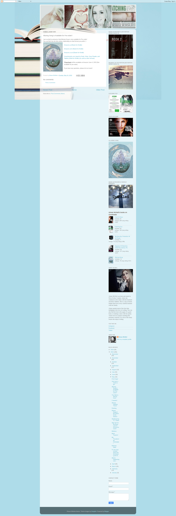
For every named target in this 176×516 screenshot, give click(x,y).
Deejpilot (93, 511)
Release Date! (114, 446)
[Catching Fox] (112, 229)
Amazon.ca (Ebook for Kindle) (73, 45)
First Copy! (115, 379)
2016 (112, 349)
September (115, 365)
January (114, 472)
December (115, 354)
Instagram (111, 326)
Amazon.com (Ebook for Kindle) (73, 49)
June (113, 374)
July (113, 372)
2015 (112, 352)
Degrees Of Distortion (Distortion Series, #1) (121, 247)
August (114, 369)
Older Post (100, 90)
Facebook (111, 328)
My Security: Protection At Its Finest (122, 237)
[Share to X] (80, 75)
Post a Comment (50, 82)
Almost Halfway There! (115, 404)
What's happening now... (115, 459)
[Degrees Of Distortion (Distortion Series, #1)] (112, 248)
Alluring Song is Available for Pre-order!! (115, 389)
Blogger (106, 511)
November (115, 358)
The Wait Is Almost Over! (115, 396)
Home (74, 90)
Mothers (114, 431)
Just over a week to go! (115, 383)
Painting (114, 408)
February (114, 468)
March (114, 466)
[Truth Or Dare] (112, 220)
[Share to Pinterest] (84, 75)
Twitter (110, 330)
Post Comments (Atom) (58, 93)
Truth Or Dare (119, 217)
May (113, 377)
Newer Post (47, 90)
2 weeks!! (114, 400)
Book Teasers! (115, 434)
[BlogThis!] (79, 75)
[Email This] (77, 75)
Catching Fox (118, 227)
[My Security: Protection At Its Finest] (112, 238)
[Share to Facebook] (82, 75)
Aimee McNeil (123, 337)
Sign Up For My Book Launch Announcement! (115, 425)
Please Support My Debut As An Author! (115, 413)
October (114, 362)
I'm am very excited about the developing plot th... (115, 452)
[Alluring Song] (112, 260)
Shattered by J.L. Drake (115, 419)
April (113, 464)
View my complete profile (124, 339)
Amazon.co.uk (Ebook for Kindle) (74, 52)
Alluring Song (119, 257)
